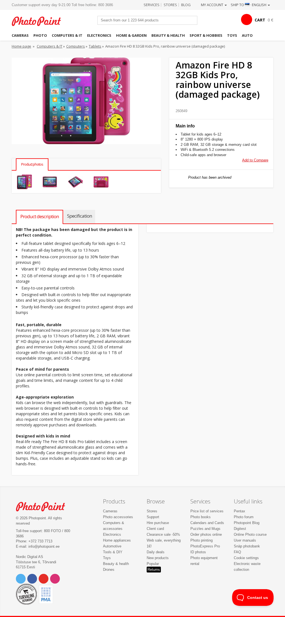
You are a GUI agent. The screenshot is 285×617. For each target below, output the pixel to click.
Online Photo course (250, 534)
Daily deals (155, 552)
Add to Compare (255, 160)
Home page (21, 46)
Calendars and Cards (207, 523)
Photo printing (201, 540)
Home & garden (131, 35)
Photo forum (244, 517)
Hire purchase (158, 523)
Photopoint (39, 21)
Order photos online (206, 534)
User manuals (245, 540)
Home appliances (117, 540)
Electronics (99, 35)
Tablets (95, 46)
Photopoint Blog (246, 523)
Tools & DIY (112, 552)
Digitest (240, 529)
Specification (79, 216)
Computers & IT (67, 35)
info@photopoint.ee (44, 546)
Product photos (32, 164)
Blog (186, 4)
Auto (247, 35)
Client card (155, 529)
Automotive (112, 546)
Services (151, 4)
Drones (108, 569)
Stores (170, 4)
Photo (40, 35)
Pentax (239, 511)
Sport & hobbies (206, 35)
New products (158, 558)
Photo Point (44, 506)
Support (153, 517)
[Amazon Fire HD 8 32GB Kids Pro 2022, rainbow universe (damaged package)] (24, 182)
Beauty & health (168, 35)
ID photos (198, 552)
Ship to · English (249, 4)
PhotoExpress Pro (205, 546)
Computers (75, 46)
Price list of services (206, 511)
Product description (39, 216)
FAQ (237, 552)
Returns (154, 569)
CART (260, 20)
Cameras (20, 35)
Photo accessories (118, 517)
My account (212, 4)
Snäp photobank (247, 546)
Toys (232, 35)
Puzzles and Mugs (205, 529)
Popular (153, 564)
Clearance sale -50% (163, 534)
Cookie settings (246, 558)
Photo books (200, 517)
